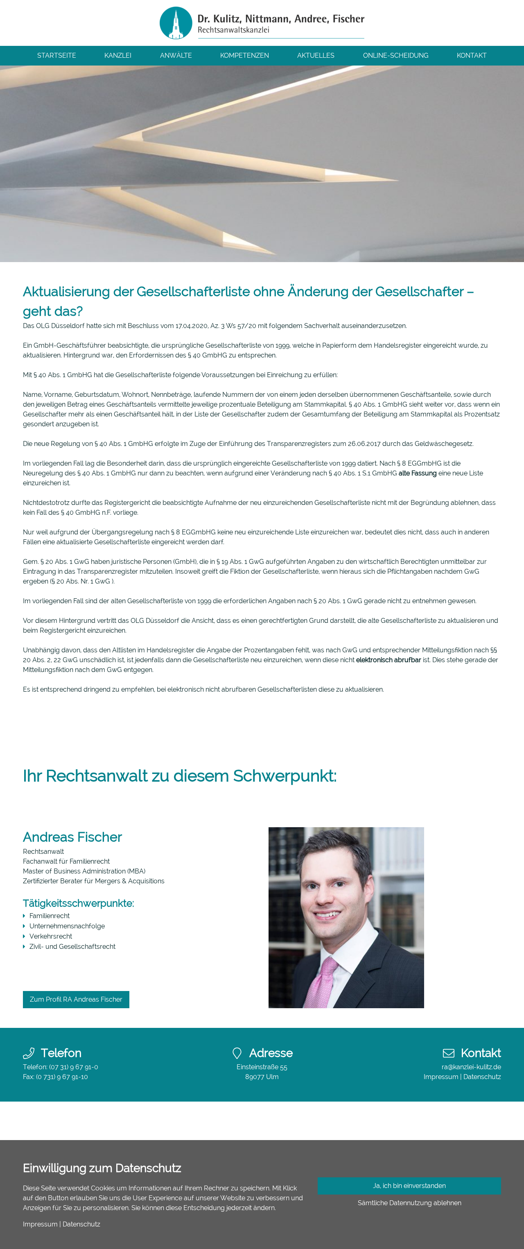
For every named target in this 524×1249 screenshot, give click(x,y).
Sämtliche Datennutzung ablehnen (409, 1203)
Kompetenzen (244, 55)
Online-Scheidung (396, 55)
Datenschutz (482, 1077)
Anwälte (176, 55)
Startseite (56, 55)
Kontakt (472, 55)
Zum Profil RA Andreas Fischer (76, 999)
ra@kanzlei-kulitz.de (471, 1067)
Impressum (441, 1077)
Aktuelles (315, 55)
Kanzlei (117, 55)
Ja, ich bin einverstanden (409, 1186)
